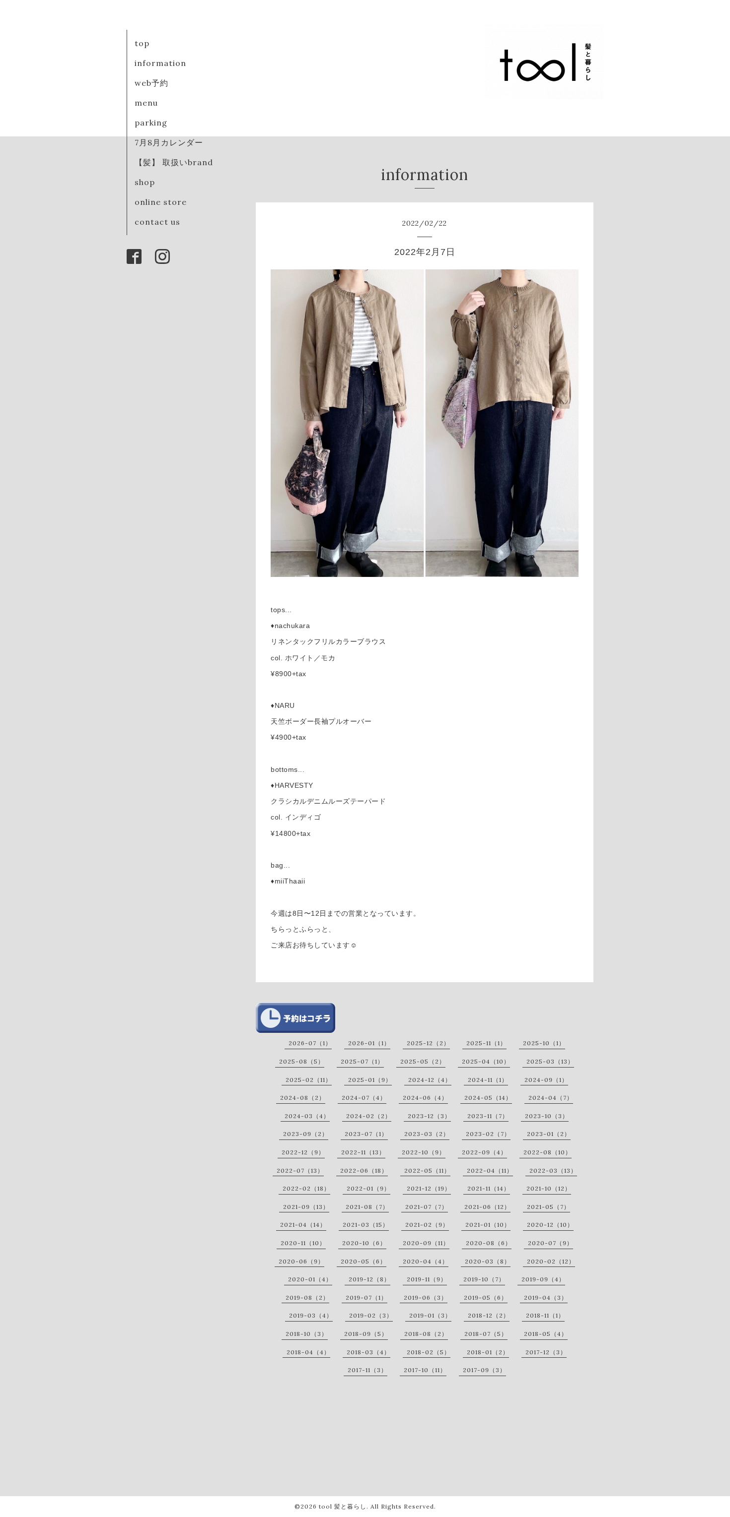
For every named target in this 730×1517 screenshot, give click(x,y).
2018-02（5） (428, 1352)
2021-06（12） (487, 1206)
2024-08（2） (302, 1097)
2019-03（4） (311, 1315)
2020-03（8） (488, 1261)
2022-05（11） (427, 1170)
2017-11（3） (367, 1370)
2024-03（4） (307, 1116)
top (142, 43)
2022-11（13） (363, 1152)
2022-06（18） (364, 1170)
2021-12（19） (429, 1188)
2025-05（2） (422, 1061)
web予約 (151, 83)
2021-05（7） (548, 1206)
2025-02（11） (309, 1079)
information (160, 63)
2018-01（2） (488, 1352)
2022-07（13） (300, 1170)
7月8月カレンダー (169, 142)
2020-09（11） (426, 1243)
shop (145, 182)
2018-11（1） (545, 1315)
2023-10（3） (547, 1116)
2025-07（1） (362, 1061)
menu (146, 103)
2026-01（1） (369, 1043)
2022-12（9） (303, 1152)
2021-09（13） (306, 1206)
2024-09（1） (546, 1079)
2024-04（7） (550, 1097)
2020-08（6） (488, 1243)
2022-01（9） (368, 1188)
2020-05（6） (363, 1261)
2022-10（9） (423, 1152)
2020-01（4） (310, 1279)
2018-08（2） (426, 1333)
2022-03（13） (553, 1170)
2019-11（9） (427, 1279)
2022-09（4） (484, 1152)
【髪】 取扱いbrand (174, 162)
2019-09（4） (543, 1279)
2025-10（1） (544, 1043)
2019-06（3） (425, 1297)
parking (151, 122)
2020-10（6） (364, 1243)
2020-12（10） (550, 1224)
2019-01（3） (430, 1315)
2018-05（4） (546, 1333)
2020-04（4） (425, 1261)
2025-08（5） (301, 1061)
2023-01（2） (549, 1134)
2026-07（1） (310, 1043)
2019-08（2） (307, 1297)
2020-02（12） (551, 1261)
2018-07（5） (486, 1333)
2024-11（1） (488, 1079)
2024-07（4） (364, 1097)
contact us (157, 222)
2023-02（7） (488, 1134)
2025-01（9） (370, 1079)
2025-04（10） (486, 1061)
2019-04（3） (546, 1297)
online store (161, 202)
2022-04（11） (490, 1170)
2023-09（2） (305, 1134)
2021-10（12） (548, 1188)
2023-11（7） (488, 1116)
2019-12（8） (369, 1279)
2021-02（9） (427, 1224)
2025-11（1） (486, 1043)
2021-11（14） (488, 1188)
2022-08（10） (547, 1152)
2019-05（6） (486, 1297)
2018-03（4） (368, 1352)
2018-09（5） (366, 1333)
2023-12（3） (429, 1116)
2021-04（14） (303, 1224)
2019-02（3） (371, 1315)
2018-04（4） (308, 1352)
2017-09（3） (484, 1370)
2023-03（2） (426, 1134)
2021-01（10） (488, 1224)
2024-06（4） (425, 1097)
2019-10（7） (484, 1279)
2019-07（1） (366, 1297)
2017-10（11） (425, 1370)
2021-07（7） (426, 1206)
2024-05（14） (488, 1097)
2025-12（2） (428, 1043)
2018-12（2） (489, 1315)
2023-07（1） (366, 1134)
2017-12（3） (546, 1352)
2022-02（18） (306, 1188)
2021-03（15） (366, 1224)
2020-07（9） (550, 1243)
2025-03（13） (550, 1061)
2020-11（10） (303, 1243)
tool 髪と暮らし (342, 1506)
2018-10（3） (307, 1333)
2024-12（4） (429, 1079)
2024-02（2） (368, 1116)
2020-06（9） (301, 1261)
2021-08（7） (367, 1206)
